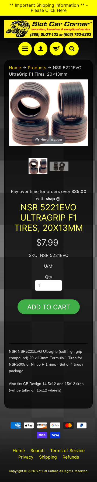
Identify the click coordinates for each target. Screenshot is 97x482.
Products (37, 67)
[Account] (40, 48)
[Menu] (25, 48)
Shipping (48, 457)
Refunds (71, 457)
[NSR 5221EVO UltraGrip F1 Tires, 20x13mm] (38, 166)
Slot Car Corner (47, 471)
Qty (48, 277)
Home (15, 67)
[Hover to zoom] (48, 112)
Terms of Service (67, 450)
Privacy (25, 457)
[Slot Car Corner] (48, 29)
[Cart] (56, 48)
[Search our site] (72, 48)
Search (37, 450)
